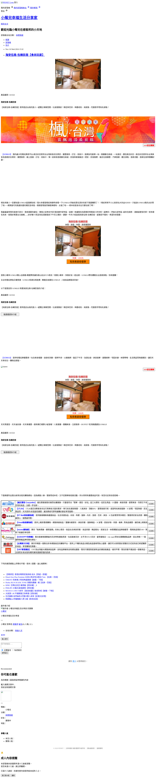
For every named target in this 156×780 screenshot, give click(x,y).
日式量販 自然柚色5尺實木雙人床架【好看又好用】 (26, 596)
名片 (7, 45)
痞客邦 (15, 624)
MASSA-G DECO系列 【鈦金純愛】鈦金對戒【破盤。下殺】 (30, 591)
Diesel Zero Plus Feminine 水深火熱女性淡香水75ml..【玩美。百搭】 (32, 577)
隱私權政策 (91, 748)
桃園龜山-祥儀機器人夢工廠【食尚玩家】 (22, 599)
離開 (13, 775)
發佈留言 (5, 653)
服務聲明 (100, 748)
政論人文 (18, 631)
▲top (3, 635)
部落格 (8, 42)
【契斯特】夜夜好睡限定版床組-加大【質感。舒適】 (26, 574)
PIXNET (60, 748)
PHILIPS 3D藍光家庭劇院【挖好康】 (20, 588)
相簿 (7, 40)
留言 (20, 624)
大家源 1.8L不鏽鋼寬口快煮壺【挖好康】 (22, 593)
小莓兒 (3, 611)
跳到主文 (4, 24)
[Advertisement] (78, 181)
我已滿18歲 (5, 775)
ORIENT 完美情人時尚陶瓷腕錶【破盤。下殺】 (24, 580)
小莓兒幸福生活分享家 (19, 18)
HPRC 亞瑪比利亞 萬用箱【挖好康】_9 (21, 585)
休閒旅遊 (19, 35)
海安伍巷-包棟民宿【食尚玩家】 (25, 54)
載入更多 (5, 639)
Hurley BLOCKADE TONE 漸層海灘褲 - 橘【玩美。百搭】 (28, 583)
